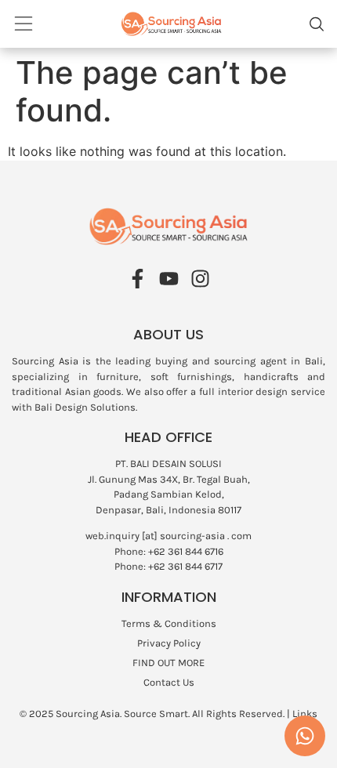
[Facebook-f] (137, 278)
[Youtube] (169, 278)
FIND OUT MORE (168, 662)
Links (304, 713)
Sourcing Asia (88, 713)
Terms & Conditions (168, 623)
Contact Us (168, 682)
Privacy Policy (169, 643)
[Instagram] (200, 278)
